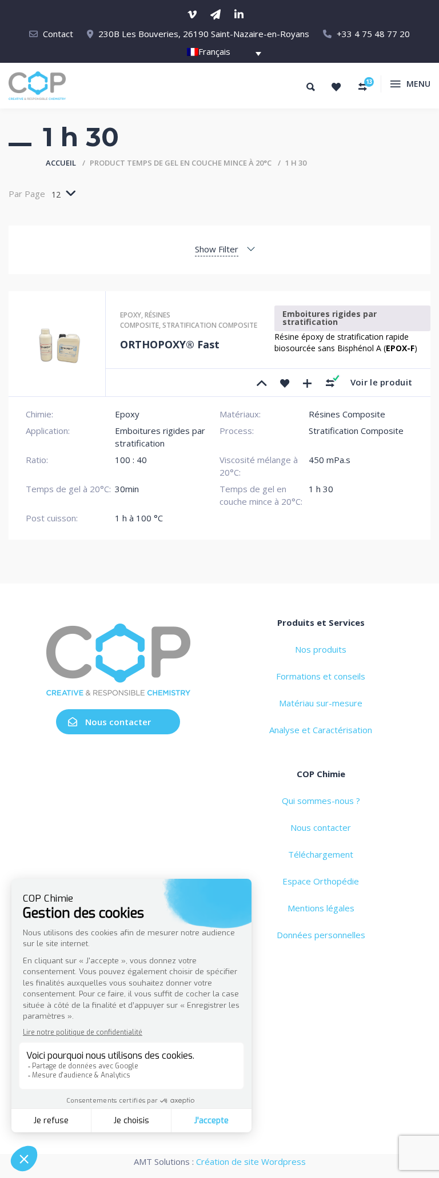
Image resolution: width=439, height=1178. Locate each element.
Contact (58, 33)
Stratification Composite (356, 430)
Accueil (61, 163)
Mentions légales (321, 908)
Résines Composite (145, 319)
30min (127, 488)
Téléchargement (320, 854)
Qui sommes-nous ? (321, 800)
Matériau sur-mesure (320, 703)
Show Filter (216, 249)
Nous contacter (118, 721)
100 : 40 (131, 459)
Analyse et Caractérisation (320, 729)
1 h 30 (321, 488)
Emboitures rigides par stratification (329, 317)
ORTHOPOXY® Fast (170, 344)
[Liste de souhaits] (336, 86)
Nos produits (320, 649)
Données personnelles (321, 934)
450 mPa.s (329, 459)
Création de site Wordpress (251, 1161)
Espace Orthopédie (320, 881)
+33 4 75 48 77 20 (373, 33)
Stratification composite (209, 325)
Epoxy (130, 315)
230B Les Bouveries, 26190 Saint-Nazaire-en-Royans (203, 33)
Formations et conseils (320, 676)
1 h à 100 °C (139, 518)
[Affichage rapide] (307, 382)
